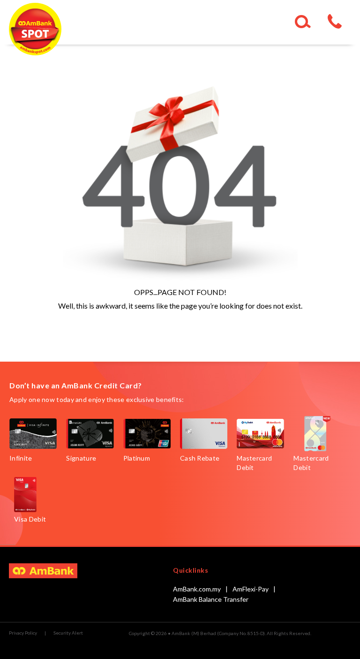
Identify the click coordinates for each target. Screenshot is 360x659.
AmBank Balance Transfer (210, 599)
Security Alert (68, 633)
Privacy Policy (23, 633)
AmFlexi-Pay (250, 589)
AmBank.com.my (197, 589)
